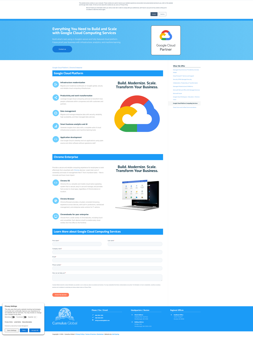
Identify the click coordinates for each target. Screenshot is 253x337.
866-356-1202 (99, 315)
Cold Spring (115, 334)
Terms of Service (90, 334)
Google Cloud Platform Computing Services (185, 103)
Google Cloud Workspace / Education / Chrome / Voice (186, 98)
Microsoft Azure (177, 93)
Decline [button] (162, 14)
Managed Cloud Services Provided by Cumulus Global (186, 71)
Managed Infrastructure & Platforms (183, 86)
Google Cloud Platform (60, 68)
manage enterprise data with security (82, 114)
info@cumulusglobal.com (102, 320)
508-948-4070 (99, 318)
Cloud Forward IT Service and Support (183, 76)
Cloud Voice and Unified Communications (184, 107)
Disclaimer (100, 334)
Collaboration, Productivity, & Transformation (185, 83)
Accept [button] (154, 14)
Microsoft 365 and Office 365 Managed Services (186, 90)
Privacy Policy (80, 334)
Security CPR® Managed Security (182, 79)
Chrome (76, 170)
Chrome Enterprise (75, 68)
